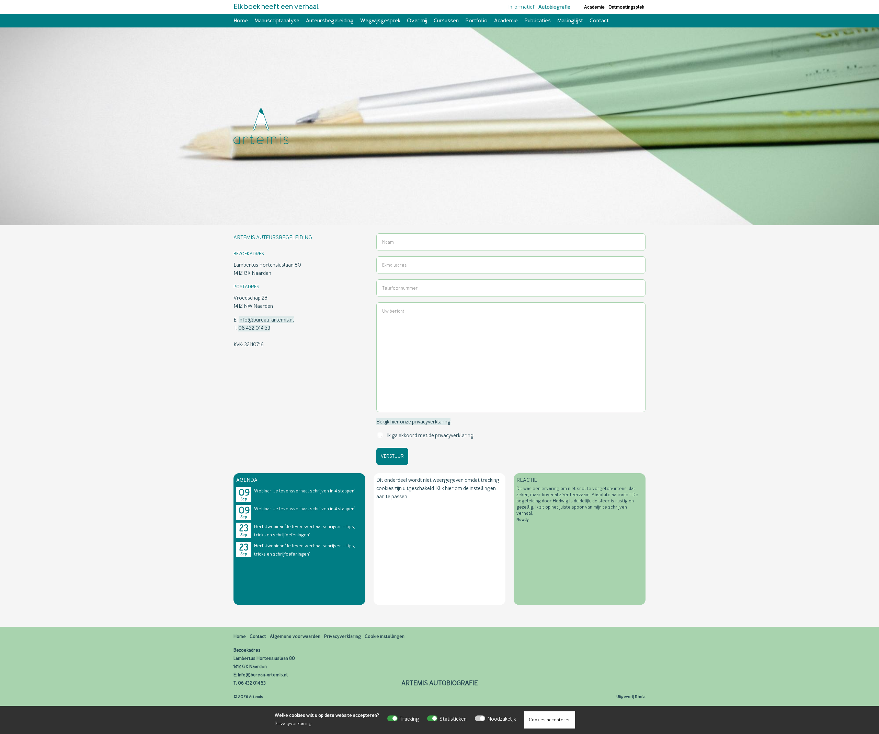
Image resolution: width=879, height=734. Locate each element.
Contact (599, 20)
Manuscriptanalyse (276, 20)
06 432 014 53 (254, 328)
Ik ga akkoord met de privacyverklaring (430, 435)
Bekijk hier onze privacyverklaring (413, 421)
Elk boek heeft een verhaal (276, 6)
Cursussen (446, 20)
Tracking (409, 718)
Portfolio (476, 20)
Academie (594, 7)
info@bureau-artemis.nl (266, 319)
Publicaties (537, 20)
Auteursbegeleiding (330, 20)
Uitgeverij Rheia (631, 696)
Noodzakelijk (501, 718)
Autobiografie (554, 6)
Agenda (247, 480)
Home (240, 20)
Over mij (417, 20)
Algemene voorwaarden (295, 636)
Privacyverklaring (293, 723)
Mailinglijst (570, 20)
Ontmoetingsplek (626, 7)
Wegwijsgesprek (380, 20)
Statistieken (453, 718)
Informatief (521, 6)
